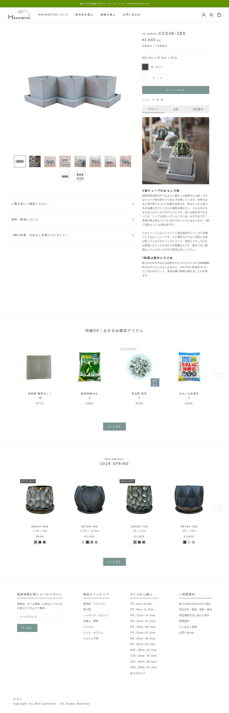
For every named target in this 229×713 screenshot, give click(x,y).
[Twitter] (158, 100)
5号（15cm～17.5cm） (143, 621)
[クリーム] (189, 542)
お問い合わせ (132, 14)
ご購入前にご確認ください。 (31, 203)
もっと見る (114, 426)
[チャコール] (87, 542)
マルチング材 (90, 638)
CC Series (149, 34)
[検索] (211, 14)
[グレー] (35, 542)
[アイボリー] (83, 542)
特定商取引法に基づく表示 (194, 615)
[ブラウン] (40, 542)
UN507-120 (139, 526)
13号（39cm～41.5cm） (144, 667)
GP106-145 (89, 526)
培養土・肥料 (90, 621)
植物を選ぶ (108, 14)
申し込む (27, 627)
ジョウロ (88, 626)
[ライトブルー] (44, 542)
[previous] (10, 373)
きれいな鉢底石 (189, 393)
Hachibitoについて (53, 14)
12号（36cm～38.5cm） (144, 661)
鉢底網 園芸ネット (40, 393)
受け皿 (87, 609)
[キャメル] (96, 542)
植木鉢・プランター (94, 603)
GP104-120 (189, 526)
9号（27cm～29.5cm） (143, 644)
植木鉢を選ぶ (84, 14)
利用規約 (184, 621)
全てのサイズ (137, 673)
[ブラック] (184, 542)
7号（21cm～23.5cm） (143, 632)
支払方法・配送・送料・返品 (195, 609)
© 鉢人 (17, 699)
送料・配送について (25, 219)
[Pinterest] (162, 100)
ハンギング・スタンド (95, 615)
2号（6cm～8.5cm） (142, 603)
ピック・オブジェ (93, 632)
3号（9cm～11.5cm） (142, 609)
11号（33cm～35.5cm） (144, 655)
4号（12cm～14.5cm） (143, 615)
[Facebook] (153, 100)
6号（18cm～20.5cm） (143, 626)
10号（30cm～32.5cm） (144, 650)
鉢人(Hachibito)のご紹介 (195, 603)
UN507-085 (40, 526)
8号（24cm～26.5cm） (143, 638)
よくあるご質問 (188, 626)
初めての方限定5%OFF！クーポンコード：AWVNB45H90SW (114, 3)
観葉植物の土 (89, 393)
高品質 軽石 (139, 393)
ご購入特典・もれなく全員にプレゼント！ (40, 235)
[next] (218, 373)
